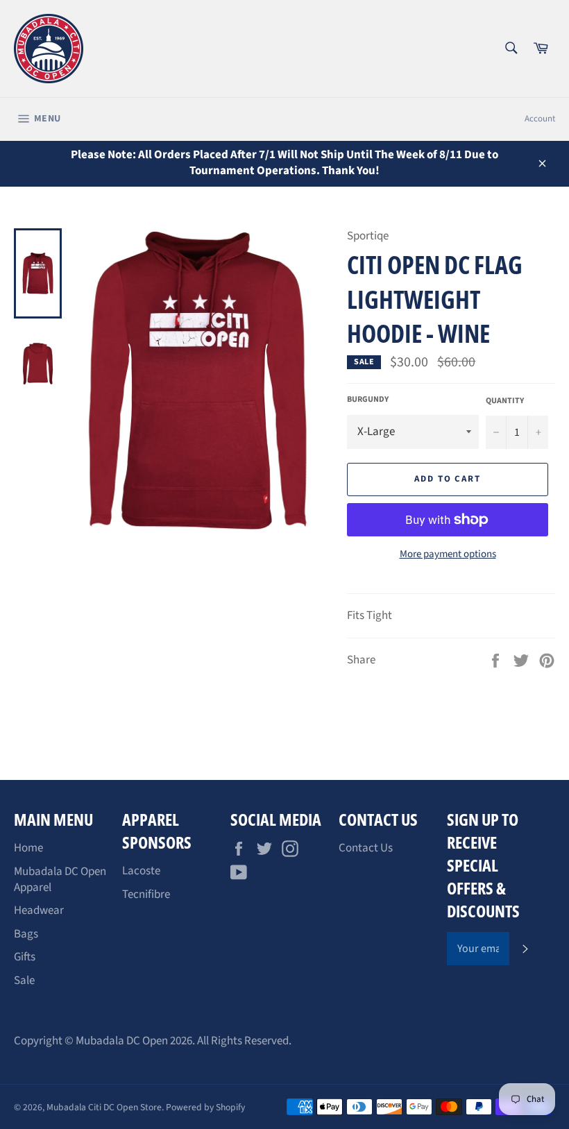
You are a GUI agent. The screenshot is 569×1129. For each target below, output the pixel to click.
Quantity (505, 401)
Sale (24, 980)
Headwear (39, 910)
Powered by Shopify (205, 1107)
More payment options (448, 554)
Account (540, 118)
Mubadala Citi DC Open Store (104, 1107)
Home (28, 848)
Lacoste (141, 871)
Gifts (24, 957)
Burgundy (368, 399)
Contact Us (366, 848)
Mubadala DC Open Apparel (60, 879)
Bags (26, 934)
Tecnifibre (146, 894)
